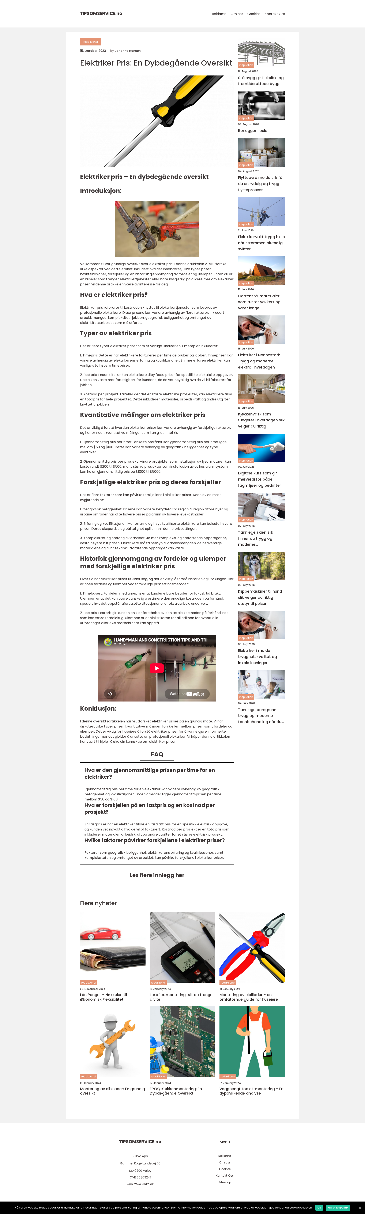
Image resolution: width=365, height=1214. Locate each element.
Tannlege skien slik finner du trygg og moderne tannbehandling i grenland (255, 538)
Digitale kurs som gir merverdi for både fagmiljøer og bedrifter (259, 479)
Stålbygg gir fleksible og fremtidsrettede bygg (261, 80)
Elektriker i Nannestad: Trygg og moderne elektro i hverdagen (259, 361)
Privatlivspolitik (338, 1207)
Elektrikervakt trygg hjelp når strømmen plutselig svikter (261, 243)
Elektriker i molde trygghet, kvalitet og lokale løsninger (257, 656)
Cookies (253, 13)
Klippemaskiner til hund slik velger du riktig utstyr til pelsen (260, 597)
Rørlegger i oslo (252, 130)
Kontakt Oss (275, 13)
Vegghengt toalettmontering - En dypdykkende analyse (251, 1091)
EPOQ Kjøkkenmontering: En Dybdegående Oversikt (176, 1091)
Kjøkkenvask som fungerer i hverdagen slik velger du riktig (261, 420)
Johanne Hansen (128, 50)
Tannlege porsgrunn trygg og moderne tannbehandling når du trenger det (259, 716)
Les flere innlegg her (157, 875)
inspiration (246, 65)
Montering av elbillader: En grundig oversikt (112, 1091)
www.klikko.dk (144, 1184)
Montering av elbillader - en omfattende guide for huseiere (248, 997)
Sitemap (225, 1182)
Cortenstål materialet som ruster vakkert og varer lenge (259, 302)
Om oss (237, 13)
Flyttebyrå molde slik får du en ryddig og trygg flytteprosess (261, 183)
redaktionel (90, 42)
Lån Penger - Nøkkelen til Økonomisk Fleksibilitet (103, 997)
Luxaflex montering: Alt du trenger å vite (182, 997)
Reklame (219, 13)
